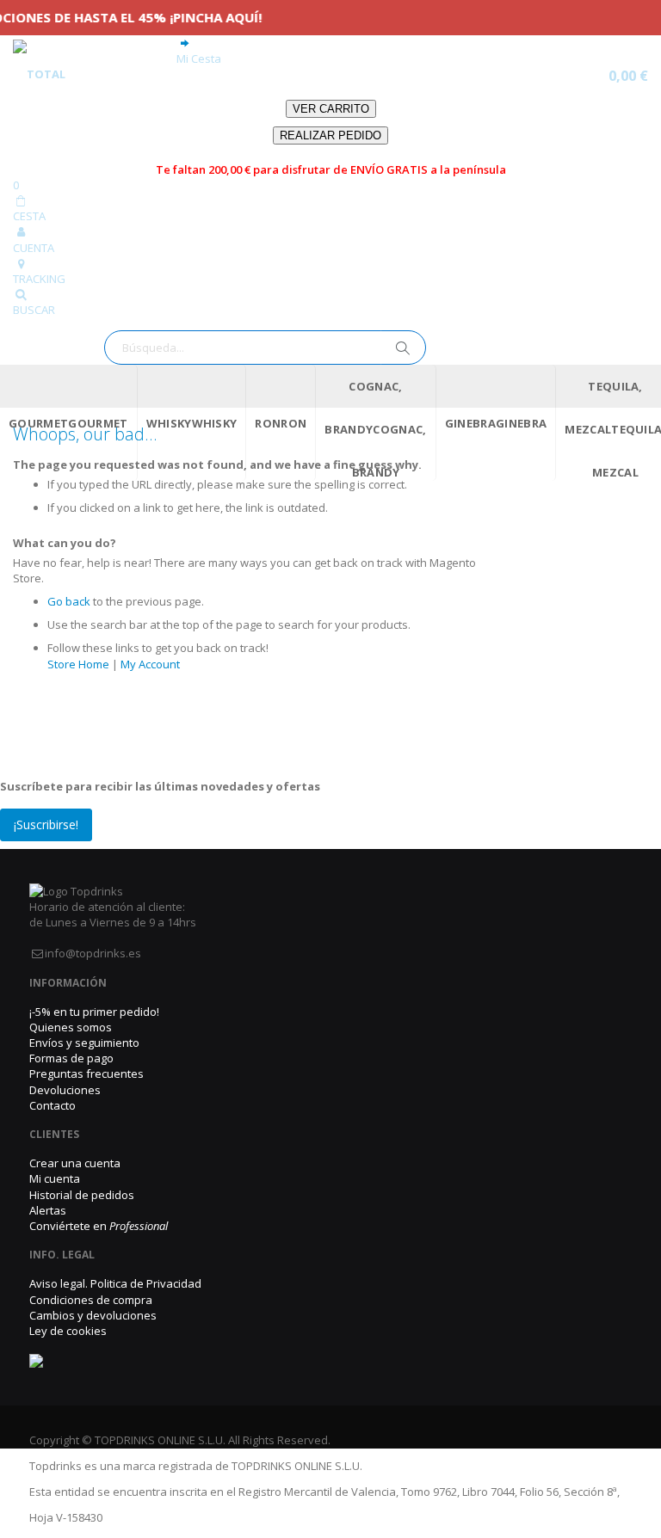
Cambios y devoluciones (93, 1315)
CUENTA (33, 247)
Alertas (47, 1210)
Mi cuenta (54, 1178)
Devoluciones (65, 1090)
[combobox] (265, 347)
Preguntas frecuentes (86, 1073)
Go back (68, 601)
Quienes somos (70, 1027)
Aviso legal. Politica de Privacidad (115, 1283)
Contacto (52, 1105)
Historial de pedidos (81, 1195)
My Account (150, 664)
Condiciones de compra (90, 1299)
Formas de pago (71, 1058)
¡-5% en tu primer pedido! (94, 1011)
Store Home (78, 664)
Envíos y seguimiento (84, 1042)
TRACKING (39, 278)
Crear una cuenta (74, 1163)
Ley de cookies (68, 1330)
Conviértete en (98, 1225)
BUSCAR (34, 309)
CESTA (29, 216)
